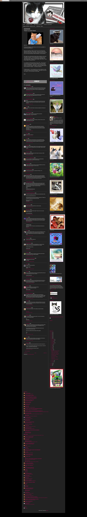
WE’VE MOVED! (27, 448)
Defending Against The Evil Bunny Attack (30, 407)
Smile (25, 457)
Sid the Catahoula (27, 490)
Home (24, 24)
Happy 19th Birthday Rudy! (28, 476)
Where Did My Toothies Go (38, 24)
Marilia (27, 133)
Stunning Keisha (27, 492)
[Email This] (34, 81)
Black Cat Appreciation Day (28, 422)
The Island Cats (28, 204)
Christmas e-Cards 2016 (48, 24)
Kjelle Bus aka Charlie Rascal (30, 258)
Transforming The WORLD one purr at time (30, 426)
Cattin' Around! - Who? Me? (55, 353)
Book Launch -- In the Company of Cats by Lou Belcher (31, 461)
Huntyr (26, 445)
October (52, 341)
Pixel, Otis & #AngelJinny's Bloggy (30, 482)
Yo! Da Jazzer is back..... (28, 450)
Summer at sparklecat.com (30, 157)
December (52, 339)
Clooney (27, 271)
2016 (51, 333)
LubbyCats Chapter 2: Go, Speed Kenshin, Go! (30, 398)
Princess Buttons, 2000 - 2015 (28, 418)
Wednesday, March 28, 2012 (30, 261)
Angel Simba (28, 163)
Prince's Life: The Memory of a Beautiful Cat (30, 480)
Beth (26, 106)
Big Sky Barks (27, 406)
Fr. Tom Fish (28, 323)
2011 (51, 363)
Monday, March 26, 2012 (29, 90)
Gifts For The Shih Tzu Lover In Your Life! (30, 459)
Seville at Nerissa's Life (29, 93)
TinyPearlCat (28, 279)
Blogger (47, 510)
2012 (51, 338)
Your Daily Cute (27, 503)
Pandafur (27, 145)
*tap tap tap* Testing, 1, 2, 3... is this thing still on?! (31, 409)
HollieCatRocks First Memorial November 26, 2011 (31, 441)
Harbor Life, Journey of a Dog (29, 436)
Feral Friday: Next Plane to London (29, 493)
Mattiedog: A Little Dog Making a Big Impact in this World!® (33, 458)
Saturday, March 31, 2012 (29, 334)
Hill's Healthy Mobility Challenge (29, 400)
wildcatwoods (28, 209)
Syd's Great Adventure (28, 494)
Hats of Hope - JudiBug (54, 356)
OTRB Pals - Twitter (39, 26)
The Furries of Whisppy (29, 118)
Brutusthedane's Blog (28, 413)
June (52, 346)
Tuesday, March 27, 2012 (29, 235)
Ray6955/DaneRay (29, 112)
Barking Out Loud (27, 404)
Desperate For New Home (54, 354)
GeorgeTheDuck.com (28, 432)
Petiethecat (27, 82)
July (52, 345)
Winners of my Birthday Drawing (29, 437)
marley (27, 230)
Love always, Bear (27, 456)
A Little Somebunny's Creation (29, 395)
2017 (51, 332)
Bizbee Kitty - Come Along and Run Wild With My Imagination (33, 408)
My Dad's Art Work (29, 24)
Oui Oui (27, 217)
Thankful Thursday (27, 430)
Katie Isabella (28, 174)
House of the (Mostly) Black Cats (29, 443)
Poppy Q (26, 483)
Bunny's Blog (27, 415)
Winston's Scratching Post (28, 501)
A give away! (26, 486)
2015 (51, 334)
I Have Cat (26, 447)
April (52, 348)
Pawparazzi (26, 470)
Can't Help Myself (53, 355)
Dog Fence (27, 311)
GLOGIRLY (26, 434)
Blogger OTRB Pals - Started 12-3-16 (29, 26)
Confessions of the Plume (28, 424)
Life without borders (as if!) (29, 454)
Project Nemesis (27, 439)
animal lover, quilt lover (29, 99)
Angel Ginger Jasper (29, 169)
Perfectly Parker (27, 475)
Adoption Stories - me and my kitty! (29, 495)
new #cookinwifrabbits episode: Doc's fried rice (30, 396)
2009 (51, 365)
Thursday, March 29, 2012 (29, 298)
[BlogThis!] (35, 81)
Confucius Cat (27, 425)
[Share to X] (36, 81)
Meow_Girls (28, 124)
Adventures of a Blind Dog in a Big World (31, 397)
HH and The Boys (28, 243)
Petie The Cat (27, 477)
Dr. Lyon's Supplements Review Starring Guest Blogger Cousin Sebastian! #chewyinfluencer (36, 497)
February (52, 360)
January (52, 361)
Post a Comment (27, 351)
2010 (51, 364)
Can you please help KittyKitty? (28, 478)
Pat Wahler (27, 315)
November (52, 340)
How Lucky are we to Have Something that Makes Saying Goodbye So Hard (34, 435)
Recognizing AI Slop (27, 420)
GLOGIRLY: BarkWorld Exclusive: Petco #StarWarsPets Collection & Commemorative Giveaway (36, 411)
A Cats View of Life (27, 393)
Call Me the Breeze (27, 419)
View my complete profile (53, 125)
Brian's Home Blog (29, 86)
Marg (27, 138)
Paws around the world (28, 473)
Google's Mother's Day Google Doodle (29, 504)
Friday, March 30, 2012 (29, 312)
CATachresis (28, 238)
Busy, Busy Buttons (28, 417)
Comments (52, 294)
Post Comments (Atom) (31, 354)
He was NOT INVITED (27, 446)
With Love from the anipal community (29, 468)
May (52, 347)
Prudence (27, 252)
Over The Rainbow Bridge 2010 (29, 467)
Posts (52, 292)
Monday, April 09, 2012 (29, 349)
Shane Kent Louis (28, 307)
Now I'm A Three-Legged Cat (29, 465)
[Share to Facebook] (37, 81)
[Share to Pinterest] (38, 81)
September (53, 342)
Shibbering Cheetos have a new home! (29, 428)
